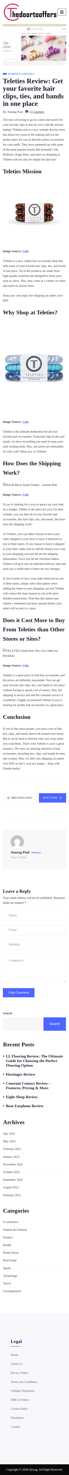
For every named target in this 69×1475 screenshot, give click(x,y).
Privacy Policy (19, 1372)
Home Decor (11, 1252)
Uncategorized (12, 1291)
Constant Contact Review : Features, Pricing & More (28, 1085)
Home (14, 1355)
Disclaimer (17, 1417)
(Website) (36, 852)
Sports (7, 1268)
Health (7, 1245)
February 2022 (12, 1195)
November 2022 (13, 1164)
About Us (17, 1364)
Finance (8, 1237)
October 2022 (11, 1172)
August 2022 (11, 1187)
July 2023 (9, 1133)
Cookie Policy (19, 1408)
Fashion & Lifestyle (15, 1229)
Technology (10, 1275)
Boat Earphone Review (25, 1106)
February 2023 (12, 1149)
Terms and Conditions (24, 1381)
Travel (7, 1283)
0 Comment (37, 112)
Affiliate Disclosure (22, 1390)
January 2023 (11, 1156)
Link (25, 251)
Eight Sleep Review (22, 1097)
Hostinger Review (20, 1074)
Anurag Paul (15, 112)
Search (7, 1013)
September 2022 (13, 1179)
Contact (15, 1426)
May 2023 (9, 1141)
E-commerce (10, 1222)
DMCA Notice (20, 1399)
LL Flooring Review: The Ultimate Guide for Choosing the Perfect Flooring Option (34, 1060)
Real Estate (10, 1260)
